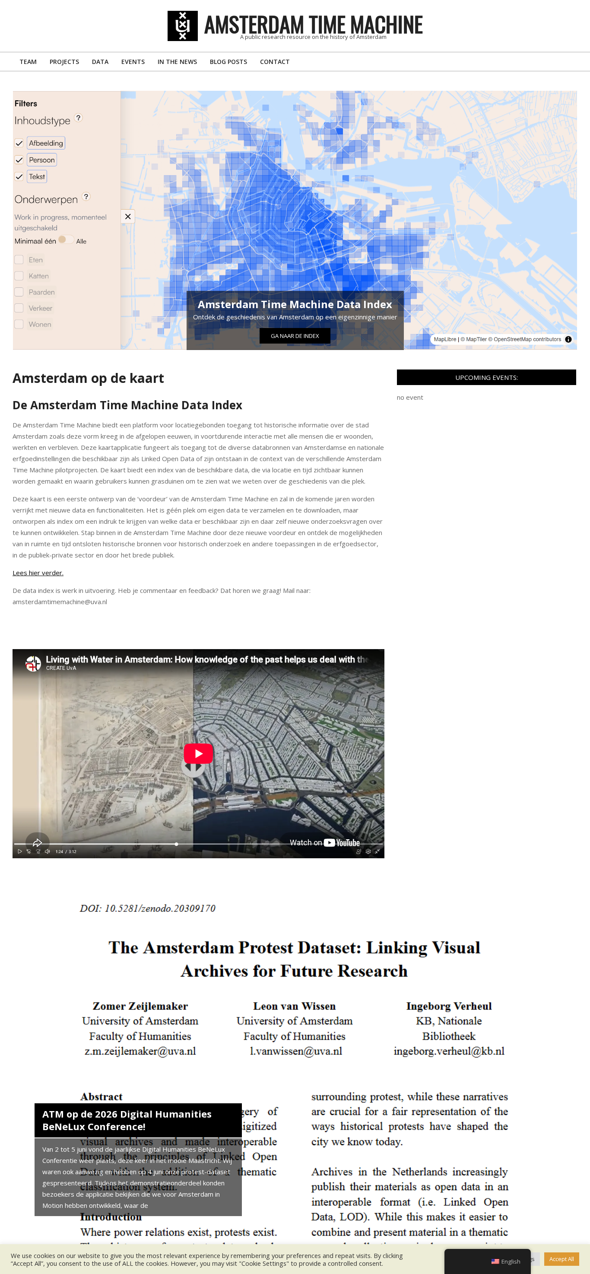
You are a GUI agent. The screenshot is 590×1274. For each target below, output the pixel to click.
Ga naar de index (295, 336)
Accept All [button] (561, 1259)
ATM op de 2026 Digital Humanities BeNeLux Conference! (127, 1120)
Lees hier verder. (38, 572)
